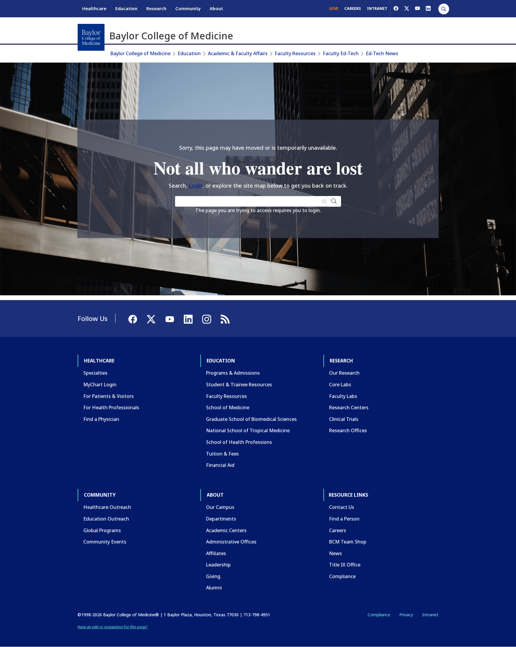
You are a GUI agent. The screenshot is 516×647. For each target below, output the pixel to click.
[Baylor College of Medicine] (91, 37)
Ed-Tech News (382, 53)
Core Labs (340, 384)
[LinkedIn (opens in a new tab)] (428, 8)
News (335, 553)
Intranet (430, 614)
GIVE (333, 8)
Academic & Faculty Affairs (238, 53)
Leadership (218, 564)
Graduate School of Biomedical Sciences (251, 419)
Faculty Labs (343, 396)
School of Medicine (227, 407)
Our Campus (220, 507)
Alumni (214, 587)
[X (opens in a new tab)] (406, 8)
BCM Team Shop (347, 541)
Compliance (342, 576)
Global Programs (102, 530)
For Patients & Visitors (108, 396)
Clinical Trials (343, 419)
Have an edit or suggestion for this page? (113, 626)
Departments (221, 518)
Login (195, 185)
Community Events (104, 541)
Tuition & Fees (222, 453)
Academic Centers (226, 530)
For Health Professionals (111, 407)
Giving (213, 576)
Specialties (95, 373)
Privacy (406, 614)
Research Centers (348, 407)
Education (126, 8)
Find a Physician (101, 419)
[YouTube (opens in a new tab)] (417, 8)
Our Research (344, 373)
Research (156, 8)
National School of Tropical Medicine (248, 430)
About (216, 8)
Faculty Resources (295, 53)
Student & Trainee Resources (239, 384)
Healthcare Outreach (107, 507)
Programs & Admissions (233, 373)
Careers (337, 530)
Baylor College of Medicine (140, 53)
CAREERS (352, 8)
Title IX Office (344, 564)
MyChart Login (99, 384)
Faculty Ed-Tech (341, 53)
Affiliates (216, 553)
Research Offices (348, 430)
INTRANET (377, 8)
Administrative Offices (231, 541)
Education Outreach (106, 518)
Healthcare (94, 8)
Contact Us (341, 507)
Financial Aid (220, 465)
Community (188, 8)
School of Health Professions (239, 442)
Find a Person (344, 518)
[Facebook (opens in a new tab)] (396, 8)
